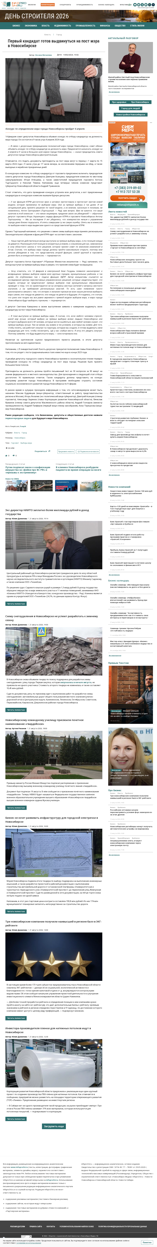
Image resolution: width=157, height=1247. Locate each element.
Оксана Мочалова (43, 55)
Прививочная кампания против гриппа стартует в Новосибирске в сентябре (128, 246)
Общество (136, 228)
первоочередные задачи (18, 418)
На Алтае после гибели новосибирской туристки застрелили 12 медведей (128, 405)
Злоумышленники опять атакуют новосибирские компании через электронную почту (126, 842)
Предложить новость (66, 452)
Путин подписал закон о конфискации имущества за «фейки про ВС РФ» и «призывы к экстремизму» (27, 470)
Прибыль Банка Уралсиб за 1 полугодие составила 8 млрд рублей (129, 551)
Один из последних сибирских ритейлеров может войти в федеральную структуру (130, 303)
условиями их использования (29, 1243)
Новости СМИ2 (12, 479)
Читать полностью (16, 604)
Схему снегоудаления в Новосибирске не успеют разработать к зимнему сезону (129, 232)
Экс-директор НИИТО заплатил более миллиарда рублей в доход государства (129, 218)
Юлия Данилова (19, 518)
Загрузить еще (54, 1126)
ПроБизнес (129, 314)
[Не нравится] (14, 455)
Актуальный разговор (123, 38)
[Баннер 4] (91, 485)
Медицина (121, 214)
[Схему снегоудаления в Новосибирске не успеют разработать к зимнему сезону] (53, 651)
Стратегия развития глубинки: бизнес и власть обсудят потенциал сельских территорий (129, 420)
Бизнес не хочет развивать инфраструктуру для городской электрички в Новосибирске (131, 275)
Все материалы (114, 92)
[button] (129, 5)
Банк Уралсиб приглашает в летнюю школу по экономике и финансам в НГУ (130, 564)
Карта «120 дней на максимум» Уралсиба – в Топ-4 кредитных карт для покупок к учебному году (131, 508)
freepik (23, 426)
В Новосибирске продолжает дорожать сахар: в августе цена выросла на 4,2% (129, 450)
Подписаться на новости (89, 452)
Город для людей (130, 108)
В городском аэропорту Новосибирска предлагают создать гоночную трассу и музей (129, 361)
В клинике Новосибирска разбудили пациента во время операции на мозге (78, 468)
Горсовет (15, 443)
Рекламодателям (146, 7)
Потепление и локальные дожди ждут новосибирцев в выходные (128, 289)
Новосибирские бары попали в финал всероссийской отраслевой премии (128, 331)
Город (59, 35)
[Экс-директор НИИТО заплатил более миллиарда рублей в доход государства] (53, 545)
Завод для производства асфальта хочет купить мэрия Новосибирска (130, 435)
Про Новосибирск (140, 102)
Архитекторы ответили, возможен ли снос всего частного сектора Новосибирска (130, 390)
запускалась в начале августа (75, 682)
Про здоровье (119, 102)
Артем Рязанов (19, 728)
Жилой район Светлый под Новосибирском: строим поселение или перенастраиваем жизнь (129, 79)
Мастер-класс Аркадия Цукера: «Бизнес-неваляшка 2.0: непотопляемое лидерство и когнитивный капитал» (131, 643)
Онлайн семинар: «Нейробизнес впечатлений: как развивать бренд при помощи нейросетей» (128, 600)
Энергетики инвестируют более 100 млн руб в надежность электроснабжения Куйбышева (131, 493)
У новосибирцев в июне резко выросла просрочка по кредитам (128, 464)
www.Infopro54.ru (19, 1167)
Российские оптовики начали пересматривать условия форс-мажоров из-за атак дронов (131, 812)
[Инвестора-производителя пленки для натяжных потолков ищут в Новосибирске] (53, 1063)
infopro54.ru (52, 1180)
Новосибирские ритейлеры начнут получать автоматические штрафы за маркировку (131, 827)
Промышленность (132, 342)
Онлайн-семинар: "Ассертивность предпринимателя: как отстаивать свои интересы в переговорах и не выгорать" (129, 615)
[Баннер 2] (41, 485)
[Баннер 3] (66, 485)
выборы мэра (26, 443)
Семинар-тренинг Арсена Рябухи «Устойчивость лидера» (125, 629)
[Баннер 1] (16, 485)
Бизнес (112, 228)
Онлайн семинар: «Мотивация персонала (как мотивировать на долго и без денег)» (130, 585)
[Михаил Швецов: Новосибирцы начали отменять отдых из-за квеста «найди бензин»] (130, 695)
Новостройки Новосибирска (130, 114)
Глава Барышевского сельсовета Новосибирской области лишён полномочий (131, 376)
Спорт (151, 356)
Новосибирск (19, 438)
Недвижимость (130, 356)
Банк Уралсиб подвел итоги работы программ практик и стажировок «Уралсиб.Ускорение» (127, 536)
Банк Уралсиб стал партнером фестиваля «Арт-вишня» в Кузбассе (129, 522)
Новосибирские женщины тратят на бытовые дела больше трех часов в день (129, 260)
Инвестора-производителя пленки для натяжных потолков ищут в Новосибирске (130, 346)
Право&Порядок (134, 214)
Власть (47, 35)
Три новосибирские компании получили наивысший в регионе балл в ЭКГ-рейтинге (130, 317)
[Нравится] (6, 455)
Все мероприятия (115, 655)
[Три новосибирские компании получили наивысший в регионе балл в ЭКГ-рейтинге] (53, 956)
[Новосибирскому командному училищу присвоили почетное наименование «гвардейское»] (53, 755)
